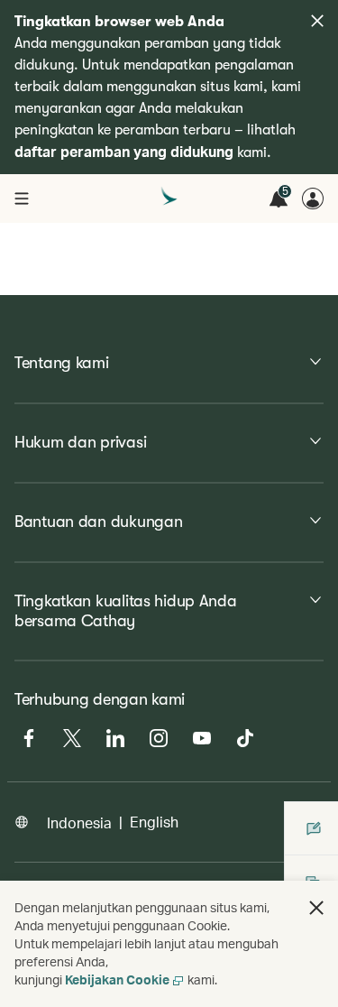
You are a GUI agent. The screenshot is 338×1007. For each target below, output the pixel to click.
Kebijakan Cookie (117, 979)
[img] (317, 20)
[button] (316, 908)
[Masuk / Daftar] (313, 198)
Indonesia (79, 822)
